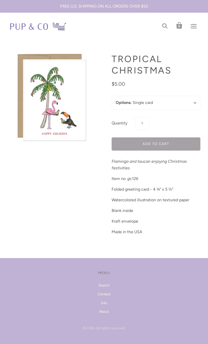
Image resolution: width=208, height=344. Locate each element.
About (104, 312)
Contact (104, 294)
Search (104, 285)
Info (104, 303)
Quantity (119, 123)
